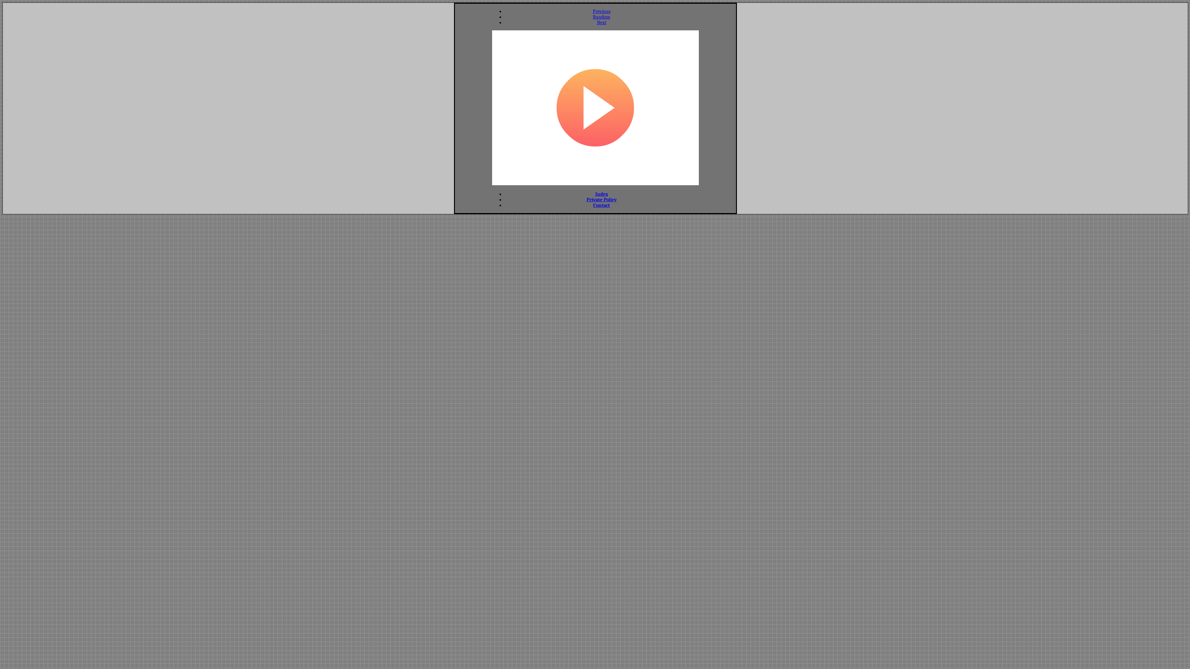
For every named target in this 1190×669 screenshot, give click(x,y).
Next (601, 22)
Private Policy (602, 200)
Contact (601, 205)
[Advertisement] (473, 108)
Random (601, 17)
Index (601, 194)
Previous (601, 11)
